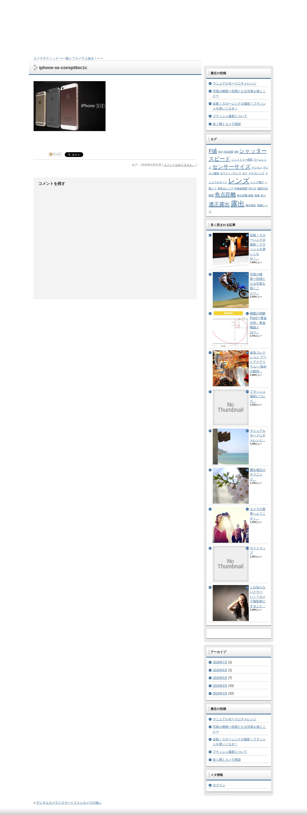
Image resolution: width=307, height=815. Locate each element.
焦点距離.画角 (245, 195)
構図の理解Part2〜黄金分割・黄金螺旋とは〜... (258, 323)
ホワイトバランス (230, 173)
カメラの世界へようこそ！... (258, 513)
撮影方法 (262, 188)
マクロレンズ (256, 173)
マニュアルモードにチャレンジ (234, 83)
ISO (220, 151)
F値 (213, 151)
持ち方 (252, 188)
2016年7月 (220, 662)
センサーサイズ (231, 167)
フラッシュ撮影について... (258, 396)
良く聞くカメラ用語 (227, 124)
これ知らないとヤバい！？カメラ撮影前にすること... (258, 597)
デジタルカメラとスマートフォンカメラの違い (69, 802)
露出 (238, 204)
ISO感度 (228, 151)
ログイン (219, 785)
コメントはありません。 (179, 165)
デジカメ (257, 167)
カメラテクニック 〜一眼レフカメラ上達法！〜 (67, 58)
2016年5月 (220, 678)
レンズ (239, 181)
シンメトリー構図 (242, 159)
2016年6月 (220, 670)
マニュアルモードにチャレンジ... (258, 435)
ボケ (245, 173)
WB (236, 151)
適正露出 (219, 204)
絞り (263, 195)
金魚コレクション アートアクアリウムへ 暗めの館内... (258, 362)
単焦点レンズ (225, 188)
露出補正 (251, 205)
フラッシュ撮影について (230, 116)
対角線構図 (241, 188)
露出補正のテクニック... (258, 474)
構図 (211, 195)
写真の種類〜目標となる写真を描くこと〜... (258, 283)
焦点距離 (225, 195)
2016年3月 (220, 693)
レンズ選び (257, 182)
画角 (257, 195)
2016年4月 (220, 686)
